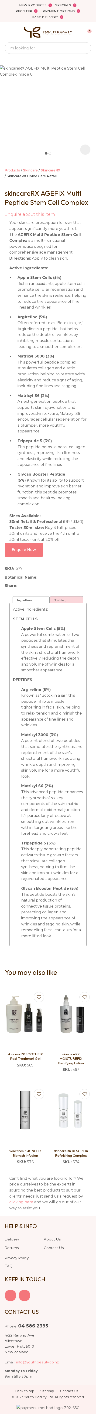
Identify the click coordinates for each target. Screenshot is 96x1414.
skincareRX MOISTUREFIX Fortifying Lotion (71, 1058)
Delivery (12, 1239)
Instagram (24, 1295)
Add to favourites (39, 997)
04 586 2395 (33, 1326)
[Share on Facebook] (20, 585)
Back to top (24, 1391)
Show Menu (7, 32)
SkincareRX (50, 170)
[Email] (33, 586)
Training (60, 600)
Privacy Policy (17, 1258)
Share (10, 585)
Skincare (30, 170)
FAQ (9, 1266)
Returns (12, 1248)
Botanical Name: (21, 577)
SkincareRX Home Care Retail (32, 176)
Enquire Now (24, 550)
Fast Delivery (45, 17)
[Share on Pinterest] (40, 585)
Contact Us (54, 1248)
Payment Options (59, 11)
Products (12, 170)
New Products (33, 5)
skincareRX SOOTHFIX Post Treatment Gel (25, 1056)
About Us (52, 1239)
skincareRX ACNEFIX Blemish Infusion (25, 1153)
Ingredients (24, 600)
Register (24, 11)
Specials (63, 5)
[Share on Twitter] (26, 586)
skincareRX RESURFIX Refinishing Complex (71, 1153)
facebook (10, 1295)
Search (85, 48)
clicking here (21, 1202)
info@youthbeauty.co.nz (37, 1362)
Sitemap (47, 1391)
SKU (9, 569)
